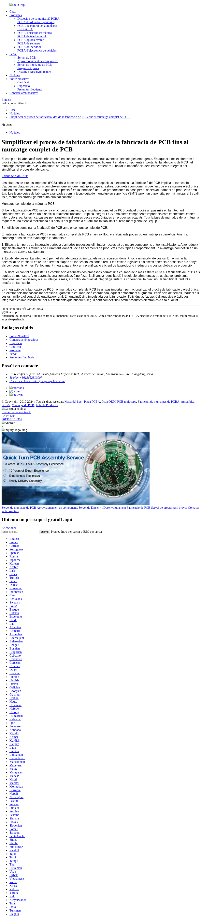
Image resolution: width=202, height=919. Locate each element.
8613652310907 (12, 419)
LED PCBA (25, 29)
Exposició (23, 86)
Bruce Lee (8, 415)
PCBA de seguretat (29, 43)
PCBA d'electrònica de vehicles (37, 50)
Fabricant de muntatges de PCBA (159, 401)
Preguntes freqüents (29, 89)
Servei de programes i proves (169, 507)
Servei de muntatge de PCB (34, 64)
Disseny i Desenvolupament (34, 71)
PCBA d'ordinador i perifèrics (35, 22)
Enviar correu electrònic (16, 412)
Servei (13, 54)
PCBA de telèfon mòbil (32, 36)
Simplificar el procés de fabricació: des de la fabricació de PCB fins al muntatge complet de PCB (69, 117)
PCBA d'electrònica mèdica (34, 32)
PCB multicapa (126, 401)
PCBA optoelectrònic (30, 40)
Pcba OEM (109, 401)
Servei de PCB (26, 57)
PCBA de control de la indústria (37, 25)
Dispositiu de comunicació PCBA (38, 18)
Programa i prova (28, 68)
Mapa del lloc (73, 401)
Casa (12, 11)
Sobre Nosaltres (19, 78)
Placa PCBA (92, 401)
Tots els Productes (47, 405)
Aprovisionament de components (37, 61)
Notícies (14, 75)
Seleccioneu (9, 528)
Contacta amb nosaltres (23, 93)
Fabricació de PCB (15, 176)
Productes (15, 15)
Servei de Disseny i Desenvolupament (102, 507)
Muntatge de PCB (23, 405)
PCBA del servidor (29, 47)
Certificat (23, 82)
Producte (15, 350)
